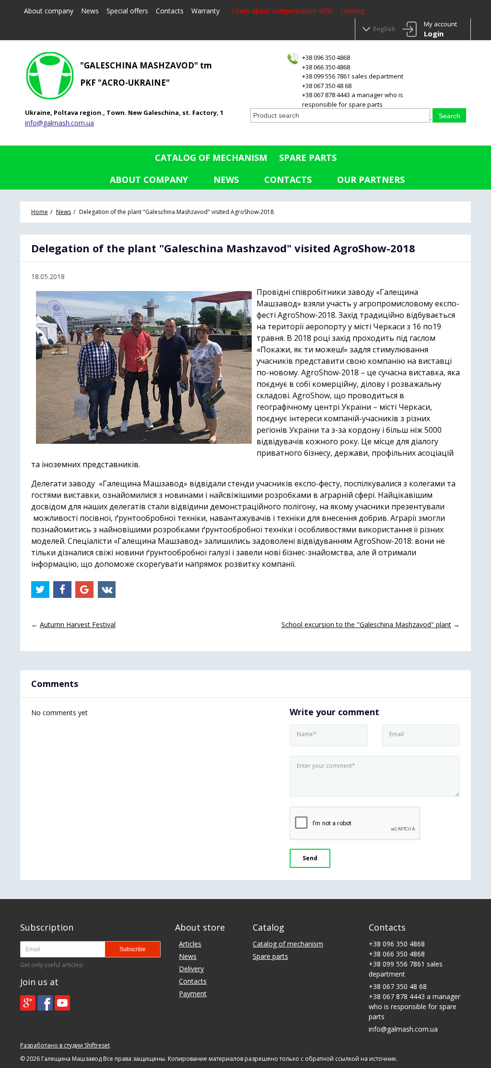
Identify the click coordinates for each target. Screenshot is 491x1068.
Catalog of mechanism (211, 157)
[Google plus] (27, 1003)
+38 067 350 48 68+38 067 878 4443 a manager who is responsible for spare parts (352, 95)
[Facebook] (45, 1003)
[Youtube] (62, 1003)
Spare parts (308, 157)
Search (449, 116)
